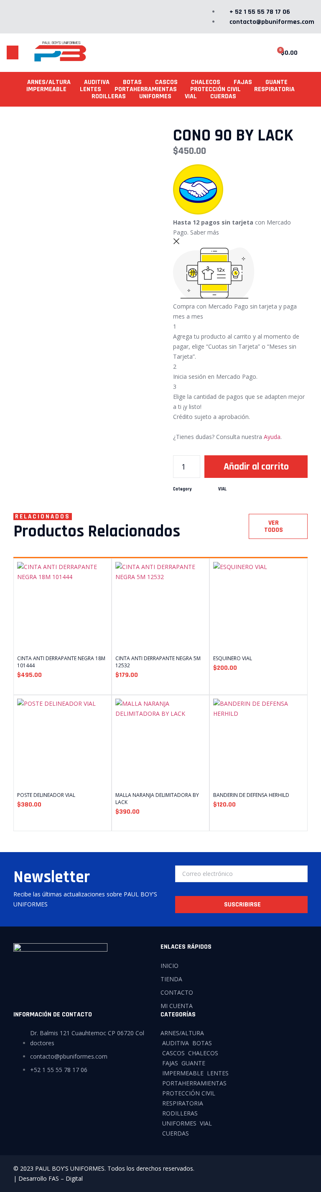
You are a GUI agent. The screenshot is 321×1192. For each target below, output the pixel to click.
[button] (12, 52)
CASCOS (166, 82)
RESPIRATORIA (274, 89)
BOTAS (132, 82)
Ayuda (272, 437)
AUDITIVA (97, 82)
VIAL (191, 96)
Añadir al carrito (256, 466)
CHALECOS (205, 82)
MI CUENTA (176, 1006)
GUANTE (276, 82)
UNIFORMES (155, 96)
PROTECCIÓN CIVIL (215, 89)
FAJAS (243, 82)
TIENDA (171, 979)
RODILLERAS (109, 96)
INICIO (169, 966)
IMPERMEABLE (46, 89)
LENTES (90, 89)
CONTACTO (176, 992)
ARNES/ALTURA (49, 82)
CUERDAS (223, 96)
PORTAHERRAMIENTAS (146, 89)
